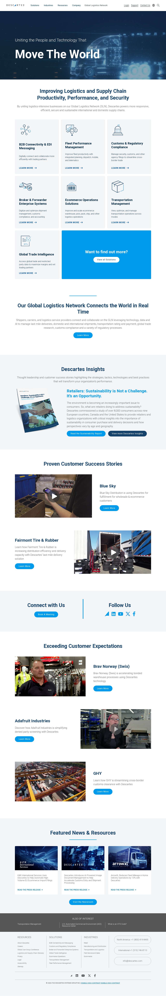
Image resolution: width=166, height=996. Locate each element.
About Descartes (23, 943)
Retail (86, 943)
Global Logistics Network (96, 5)
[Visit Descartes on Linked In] (77, 975)
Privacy (20, 956)
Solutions (35, 5)
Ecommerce (88, 956)
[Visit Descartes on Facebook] (95, 975)
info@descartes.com (132, 961)
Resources (63, 5)
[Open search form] (158, 5)
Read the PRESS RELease (76, 890)
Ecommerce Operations (57, 956)
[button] (50, 676)
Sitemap (20, 966)
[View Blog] (71, 975)
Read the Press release (123, 890)
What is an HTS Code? (117, 924)
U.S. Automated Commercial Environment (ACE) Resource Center (82, 925)
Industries (48, 5)
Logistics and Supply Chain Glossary (31, 953)
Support (134, 5)
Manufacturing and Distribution (95, 946)
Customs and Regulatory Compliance (62, 946)
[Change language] (153, 5)
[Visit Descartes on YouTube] (83, 975)
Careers (20, 946)
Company (76, 5)
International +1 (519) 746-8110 (132, 950)
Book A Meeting (46, 614)
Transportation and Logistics (94, 950)
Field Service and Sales (92, 953)
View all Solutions (106, 259)
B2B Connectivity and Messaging (61, 943)
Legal (19, 960)
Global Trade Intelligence (58, 953)
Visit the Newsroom (83, 902)
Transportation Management (29, 924)
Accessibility (22, 963)
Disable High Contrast (110, 983)
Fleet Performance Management (60, 963)
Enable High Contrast (90, 983)
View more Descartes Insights (127, 433)
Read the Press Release (30, 890)
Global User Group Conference (28, 950)
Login (126, 5)
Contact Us (145, 5)
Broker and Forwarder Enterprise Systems (63, 950)
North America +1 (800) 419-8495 (132, 939)
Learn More (26, 168)
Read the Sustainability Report (86, 433)
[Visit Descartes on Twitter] (89, 975)
